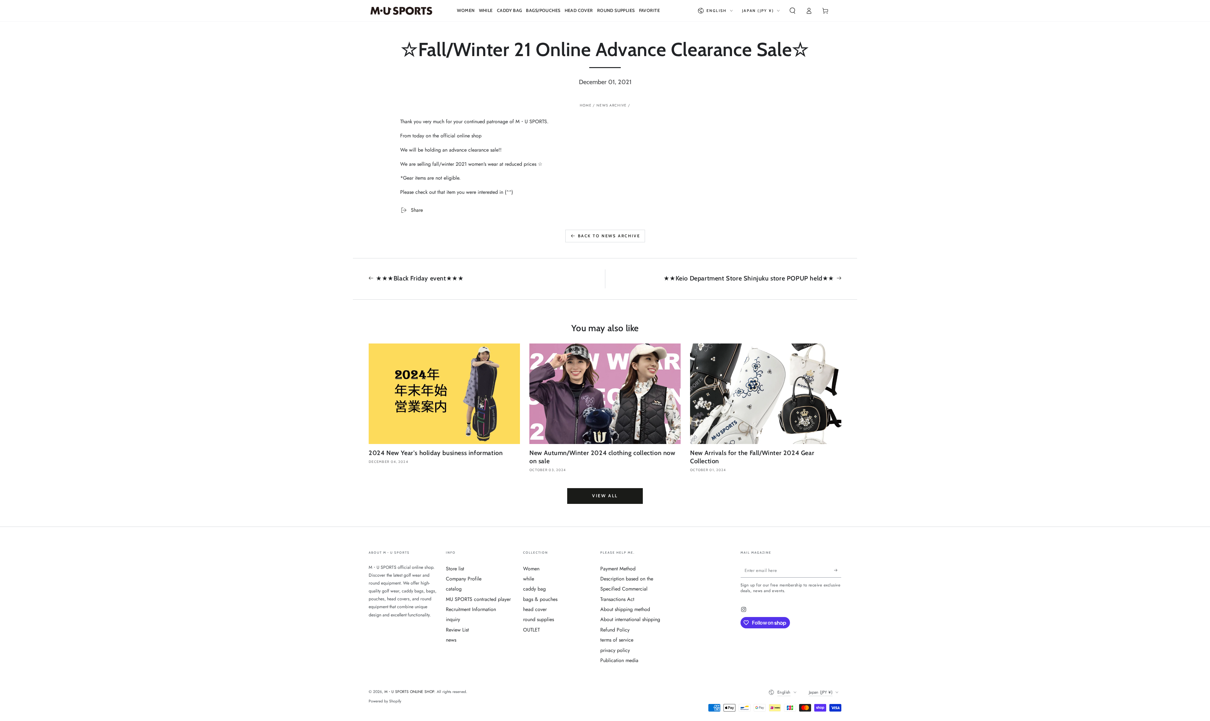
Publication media (619, 660)
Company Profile (463, 578)
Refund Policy (615, 629)
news (451, 639)
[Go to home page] (401, 10)
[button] (792, 11)
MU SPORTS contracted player (478, 599)
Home (585, 105)
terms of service (616, 639)
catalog (454, 588)
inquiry (453, 619)
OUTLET (531, 629)
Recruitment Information (471, 609)
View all (605, 496)
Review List (457, 629)
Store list (455, 568)
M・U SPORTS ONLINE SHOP (409, 692)
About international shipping (630, 619)
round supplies (538, 619)
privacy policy (615, 650)
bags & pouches (540, 599)
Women (531, 568)
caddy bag (534, 588)
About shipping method (625, 609)
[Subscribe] (837, 570)
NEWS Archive (611, 105)
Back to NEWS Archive (609, 235)
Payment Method (618, 568)
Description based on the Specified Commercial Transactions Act (626, 589)
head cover (535, 609)
